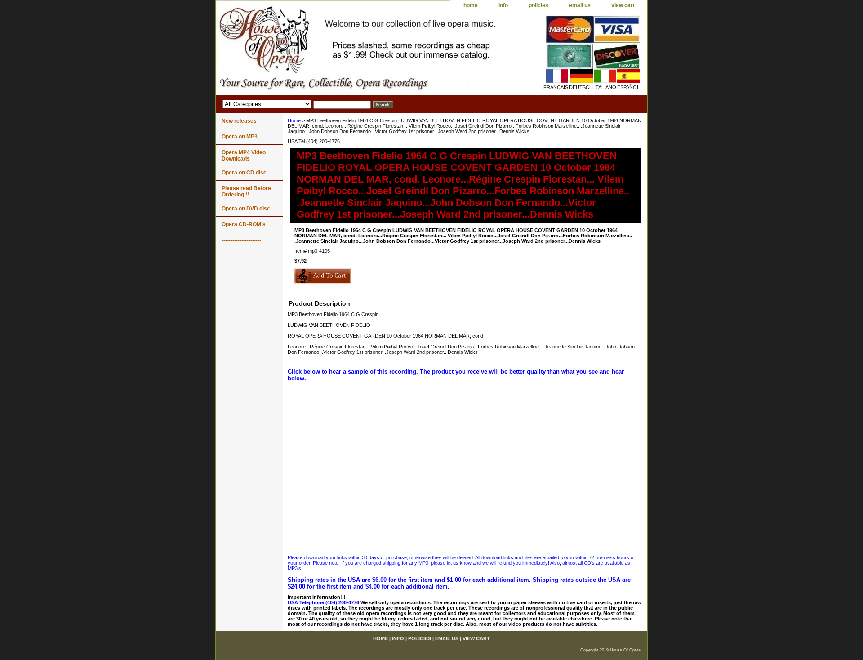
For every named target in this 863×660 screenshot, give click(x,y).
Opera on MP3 (240, 137)
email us (580, 5)
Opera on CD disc (244, 172)
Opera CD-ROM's (244, 224)
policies (538, 5)
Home (294, 120)
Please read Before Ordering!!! (246, 191)
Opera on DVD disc (246, 208)
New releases (239, 121)
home (470, 5)
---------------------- (241, 240)
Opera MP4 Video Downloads (244, 155)
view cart (623, 5)
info (503, 5)
